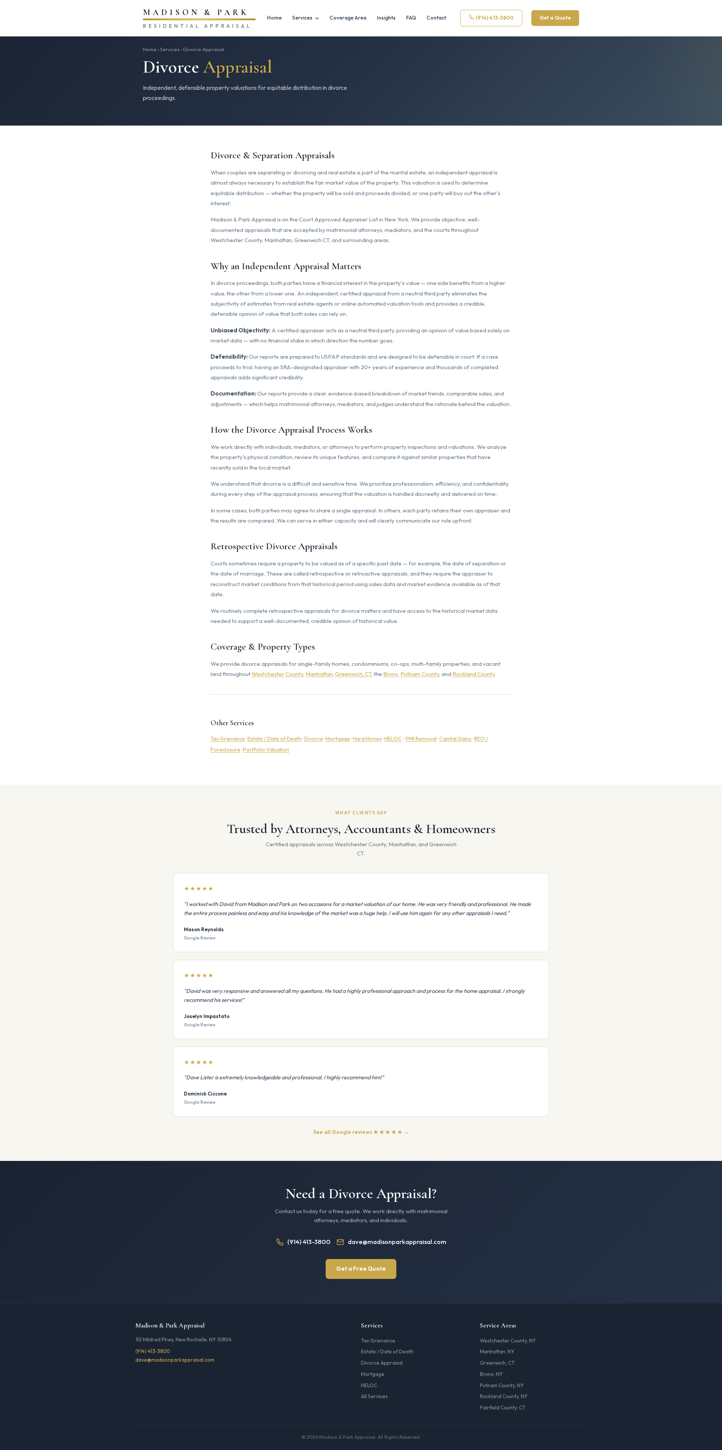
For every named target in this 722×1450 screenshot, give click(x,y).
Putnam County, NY (502, 1385)
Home (274, 17)
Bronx (390, 673)
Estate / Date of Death (274, 738)
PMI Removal (421, 738)
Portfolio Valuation (266, 749)
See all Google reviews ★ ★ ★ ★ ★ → (361, 1132)
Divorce (313, 738)
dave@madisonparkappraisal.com (397, 1241)
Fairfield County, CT (503, 1407)
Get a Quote (555, 17)
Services (303, 17)
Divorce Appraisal (382, 1362)
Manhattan (319, 673)
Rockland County (473, 673)
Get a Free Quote (361, 1268)
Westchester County (277, 673)
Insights (386, 17)
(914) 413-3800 (495, 17)
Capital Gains (455, 738)
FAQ (411, 17)
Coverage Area (347, 17)
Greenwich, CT (353, 673)
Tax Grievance (228, 738)
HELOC (393, 738)
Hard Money (367, 738)
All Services (374, 1396)
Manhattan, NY (497, 1351)
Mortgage (338, 738)
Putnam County (419, 673)
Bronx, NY (491, 1374)
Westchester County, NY (508, 1340)
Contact (436, 17)
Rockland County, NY (504, 1396)
